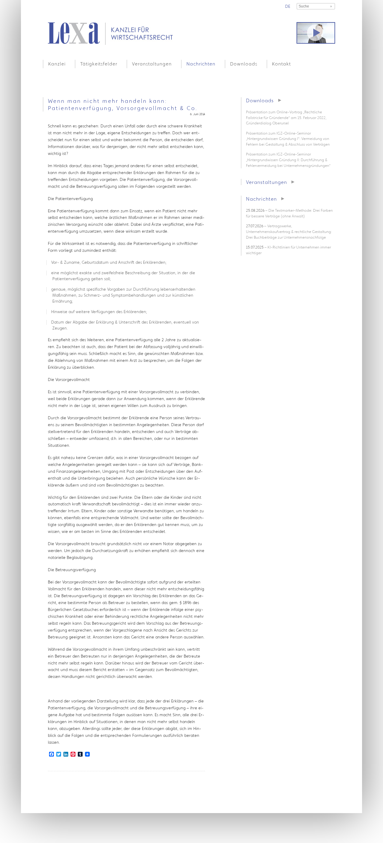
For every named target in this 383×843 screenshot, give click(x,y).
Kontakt (281, 64)
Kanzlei (57, 64)
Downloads (243, 64)
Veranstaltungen (152, 64)
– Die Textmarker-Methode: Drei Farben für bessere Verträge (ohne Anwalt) (289, 213)
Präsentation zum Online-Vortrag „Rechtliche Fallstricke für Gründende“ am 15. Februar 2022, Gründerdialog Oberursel (286, 117)
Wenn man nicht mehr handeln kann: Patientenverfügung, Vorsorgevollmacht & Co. (123, 104)
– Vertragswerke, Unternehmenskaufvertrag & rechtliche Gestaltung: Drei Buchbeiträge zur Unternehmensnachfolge (289, 231)
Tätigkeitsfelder (98, 64)
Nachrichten (200, 64)
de (287, 6)
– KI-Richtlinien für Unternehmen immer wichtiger (288, 250)
